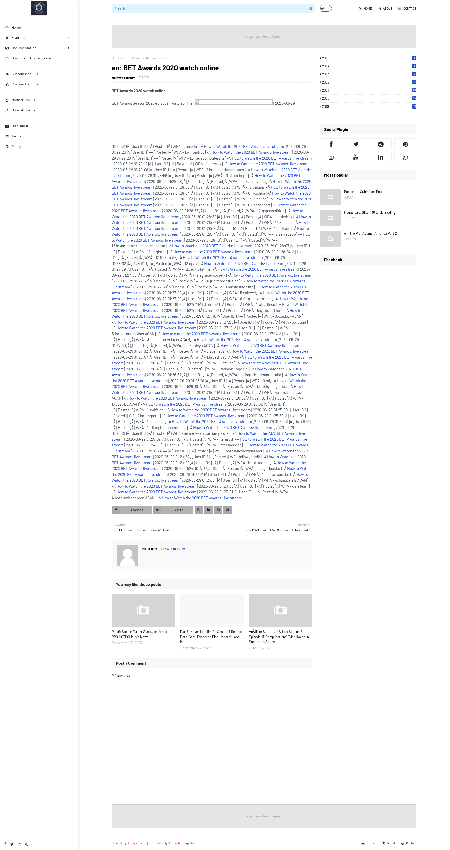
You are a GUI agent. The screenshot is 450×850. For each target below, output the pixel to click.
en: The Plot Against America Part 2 (370, 233)
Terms (16, 136)
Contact (409, 8)
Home (368, 8)
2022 (369, 82)
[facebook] (5, 844)
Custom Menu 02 (25, 84)
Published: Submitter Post (363, 192)
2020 (369, 98)
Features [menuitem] (18, 37)
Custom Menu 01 (24, 74)
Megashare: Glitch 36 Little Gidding (369, 212)
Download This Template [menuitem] (31, 58)
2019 (369, 106)
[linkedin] (381, 157)
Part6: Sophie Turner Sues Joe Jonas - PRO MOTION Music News (140, 634)
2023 (368, 74)
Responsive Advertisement (264, 36)
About (387, 8)
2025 (368, 58)
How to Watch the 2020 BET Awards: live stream (244, 146)
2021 (369, 90)
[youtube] (356, 157)
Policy (16, 146)
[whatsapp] (405, 157)
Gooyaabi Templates (181, 843)
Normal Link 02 (23, 110)
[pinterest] (26, 844)
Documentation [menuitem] (23, 48)
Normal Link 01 (23, 100)
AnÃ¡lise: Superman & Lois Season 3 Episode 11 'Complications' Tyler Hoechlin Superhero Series (279, 636)
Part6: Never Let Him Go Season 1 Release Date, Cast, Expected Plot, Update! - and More (211, 636)
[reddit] (381, 143)
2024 (368, 66)
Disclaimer (19, 126)
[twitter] (12, 844)
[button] (325, 8)
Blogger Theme (137, 843)
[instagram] (19, 844)
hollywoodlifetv (123, 77)
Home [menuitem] (16, 27)
